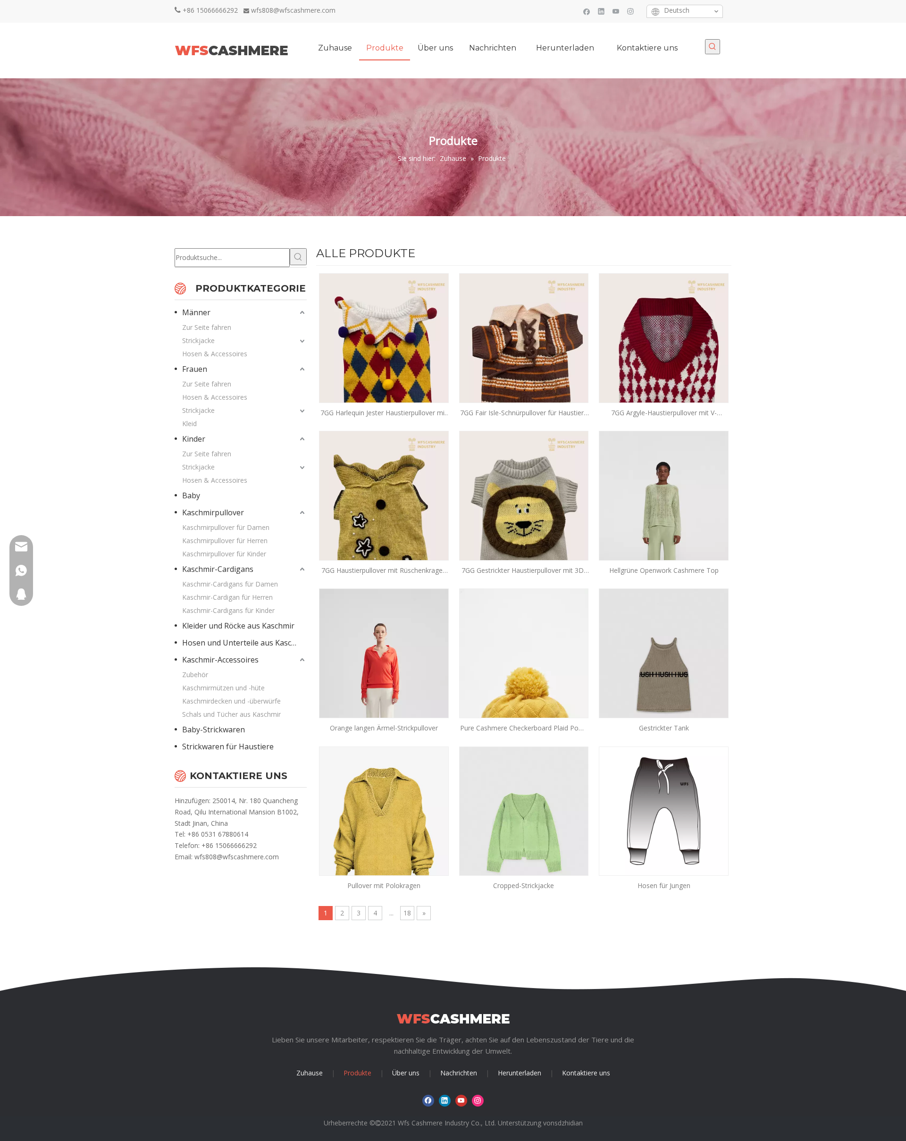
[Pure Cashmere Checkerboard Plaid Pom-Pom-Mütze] (524, 684)
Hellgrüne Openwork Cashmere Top (664, 570)
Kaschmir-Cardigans (217, 569)
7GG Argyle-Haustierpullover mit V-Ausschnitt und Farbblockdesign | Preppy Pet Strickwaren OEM (663, 413)
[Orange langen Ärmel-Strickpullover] (383, 684)
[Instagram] (631, 11)
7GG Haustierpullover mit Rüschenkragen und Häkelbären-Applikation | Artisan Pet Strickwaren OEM (383, 571)
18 (407, 912)
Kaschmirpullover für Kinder (224, 553)
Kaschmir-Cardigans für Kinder (228, 610)
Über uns (405, 1072)
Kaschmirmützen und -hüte (223, 687)
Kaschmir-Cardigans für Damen (230, 583)
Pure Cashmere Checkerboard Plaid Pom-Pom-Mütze (523, 728)
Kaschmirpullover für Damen (225, 527)
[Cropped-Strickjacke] (524, 831)
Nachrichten (458, 1072)
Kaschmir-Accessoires (220, 659)
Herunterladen (519, 1072)
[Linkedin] (601, 11)
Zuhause (309, 1072)
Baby (191, 495)
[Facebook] (587, 11)
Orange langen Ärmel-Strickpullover (384, 727)
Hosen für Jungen (664, 885)
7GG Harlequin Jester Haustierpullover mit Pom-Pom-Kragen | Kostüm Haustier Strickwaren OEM (383, 413)
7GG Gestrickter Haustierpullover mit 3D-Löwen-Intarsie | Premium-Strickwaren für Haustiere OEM (523, 571)
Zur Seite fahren (206, 327)
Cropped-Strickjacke (523, 885)
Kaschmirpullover (213, 512)
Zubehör (195, 674)
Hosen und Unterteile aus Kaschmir (244, 643)
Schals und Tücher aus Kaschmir (231, 714)
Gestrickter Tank (664, 727)
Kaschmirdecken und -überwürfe (231, 700)
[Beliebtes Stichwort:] (712, 46)
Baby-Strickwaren (213, 729)
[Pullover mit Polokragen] (383, 826)
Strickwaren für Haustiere (228, 746)
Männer (196, 312)
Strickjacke (198, 340)
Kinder (193, 439)
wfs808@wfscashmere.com (293, 10)
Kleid (189, 423)
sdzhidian (568, 1122)
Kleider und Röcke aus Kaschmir (238, 626)
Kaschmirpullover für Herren (225, 540)
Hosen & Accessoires (214, 353)
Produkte (357, 1072)
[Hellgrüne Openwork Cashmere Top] (663, 527)
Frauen (194, 369)
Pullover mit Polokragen (383, 885)
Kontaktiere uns (586, 1072)
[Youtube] (616, 11)
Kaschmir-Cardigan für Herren (227, 597)
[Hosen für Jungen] (663, 810)
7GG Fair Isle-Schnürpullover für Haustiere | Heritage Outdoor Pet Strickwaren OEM (523, 413)
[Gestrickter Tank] (663, 674)
